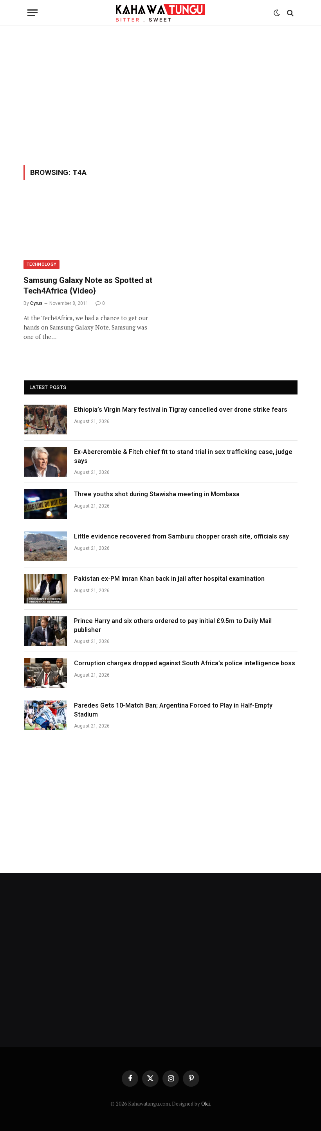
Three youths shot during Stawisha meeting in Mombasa (157, 494)
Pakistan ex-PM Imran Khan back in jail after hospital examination (169, 578)
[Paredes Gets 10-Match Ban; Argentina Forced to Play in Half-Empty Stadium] (45, 715)
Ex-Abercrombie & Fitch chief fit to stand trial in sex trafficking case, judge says (183, 456)
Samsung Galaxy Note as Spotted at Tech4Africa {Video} (87, 285)
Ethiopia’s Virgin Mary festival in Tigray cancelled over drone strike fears (180, 409)
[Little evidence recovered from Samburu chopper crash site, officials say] (45, 546)
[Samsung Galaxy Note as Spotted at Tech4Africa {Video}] (88, 232)
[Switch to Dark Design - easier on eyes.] (277, 12)
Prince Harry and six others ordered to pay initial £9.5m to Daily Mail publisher (173, 625)
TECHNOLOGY (41, 264)
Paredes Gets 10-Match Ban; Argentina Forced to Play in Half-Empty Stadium (173, 710)
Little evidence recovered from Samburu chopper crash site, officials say (181, 536)
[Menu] (32, 13)
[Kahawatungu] (160, 12)
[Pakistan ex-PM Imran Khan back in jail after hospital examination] (45, 588)
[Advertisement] (160, 94)
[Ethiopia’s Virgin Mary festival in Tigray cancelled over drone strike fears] (45, 419)
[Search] (289, 13)
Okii (205, 1103)
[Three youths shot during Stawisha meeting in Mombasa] (45, 504)
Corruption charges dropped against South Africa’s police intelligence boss (184, 663)
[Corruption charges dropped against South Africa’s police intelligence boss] (45, 673)
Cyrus (36, 303)
